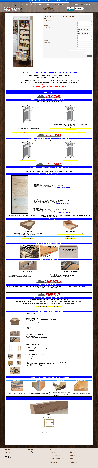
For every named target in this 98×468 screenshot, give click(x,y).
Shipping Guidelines (72, 459)
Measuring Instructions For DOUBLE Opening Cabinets (70, 159)
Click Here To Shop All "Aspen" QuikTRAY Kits (62, 203)
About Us (51, 451)
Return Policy (71, 458)
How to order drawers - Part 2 (53, 462)
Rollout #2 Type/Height (46, 25)
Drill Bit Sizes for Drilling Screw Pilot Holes (55, 455)
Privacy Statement (72, 455)
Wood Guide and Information (73, 462)
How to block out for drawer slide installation (55, 460)
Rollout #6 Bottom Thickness (46, 42)
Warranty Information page (77, 428)
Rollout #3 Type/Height (46, 29)
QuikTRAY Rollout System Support (74, 457)
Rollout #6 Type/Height (46, 40)
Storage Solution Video (73, 460)
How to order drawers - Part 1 (53, 461)
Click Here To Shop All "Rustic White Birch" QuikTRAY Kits (62, 180)
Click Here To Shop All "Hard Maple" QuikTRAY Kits (62, 212)
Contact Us (51, 454)
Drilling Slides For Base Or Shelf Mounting (55, 456)
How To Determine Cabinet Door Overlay (55, 457)
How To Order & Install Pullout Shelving (55, 459)
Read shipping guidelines (50, 435)
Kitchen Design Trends (73, 452)
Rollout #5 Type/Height (46, 36)
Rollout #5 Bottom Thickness (46, 38)
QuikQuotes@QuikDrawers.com (82, 286)
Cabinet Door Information (53, 452)
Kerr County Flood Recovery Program (74, 451)
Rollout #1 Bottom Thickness (46, 23)
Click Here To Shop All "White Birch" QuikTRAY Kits (62, 187)
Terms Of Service (72, 461)
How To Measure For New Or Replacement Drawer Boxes (57, 458)
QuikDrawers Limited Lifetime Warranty (75, 456)
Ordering (71, 454)
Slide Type (44, 44)
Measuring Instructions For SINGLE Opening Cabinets (28, 159)
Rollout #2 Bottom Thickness (46, 27)
